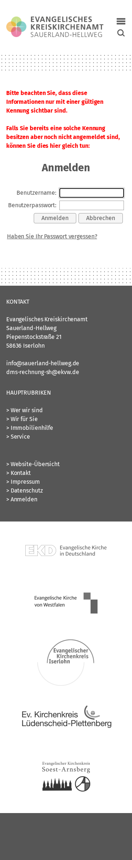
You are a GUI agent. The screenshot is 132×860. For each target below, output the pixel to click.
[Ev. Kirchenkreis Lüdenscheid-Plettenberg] (65, 743)
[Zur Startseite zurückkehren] (54, 20)
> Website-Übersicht (33, 464)
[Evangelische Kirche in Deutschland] (66, 575)
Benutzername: (36, 192)
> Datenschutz (24, 490)
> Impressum (23, 481)
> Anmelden (21, 499)
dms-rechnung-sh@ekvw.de (42, 372)
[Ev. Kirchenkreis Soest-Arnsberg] (66, 802)
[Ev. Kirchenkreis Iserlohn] (66, 684)
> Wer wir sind (24, 410)
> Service (18, 436)
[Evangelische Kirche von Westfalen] (66, 625)
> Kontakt (18, 472)
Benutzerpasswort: (32, 205)
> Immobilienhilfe (29, 427)
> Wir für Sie (22, 419)
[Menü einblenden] (121, 21)
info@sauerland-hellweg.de (43, 363)
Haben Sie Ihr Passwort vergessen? (52, 236)
